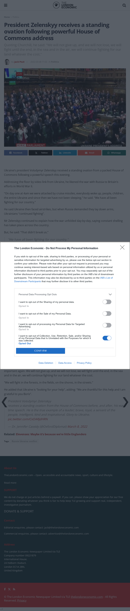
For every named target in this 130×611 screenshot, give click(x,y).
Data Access (65, 362)
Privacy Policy (84, 362)
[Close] (123, 248)
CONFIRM (40, 350)
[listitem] (65, 294)
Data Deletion (46, 362)
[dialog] (65, 305)
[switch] (107, 302)
